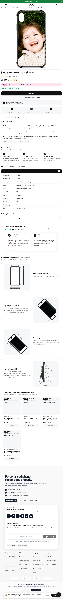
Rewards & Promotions (11, 566)
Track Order (22, 500)
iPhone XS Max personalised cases (25, 185)
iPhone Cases (8, 7)
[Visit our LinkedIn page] (31, 516)
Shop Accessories (34, 500)
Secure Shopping (37, 568)
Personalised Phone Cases (10, 557)
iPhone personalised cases (23, 188)
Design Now (31, 93)
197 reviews (14, 76)
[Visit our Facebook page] (9, 516)
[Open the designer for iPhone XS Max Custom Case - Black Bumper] (31, 39)
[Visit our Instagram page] (13, 516)
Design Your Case (11, 500)
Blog (34, 556)
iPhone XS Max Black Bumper (24, 182)
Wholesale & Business (38, 564)
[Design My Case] (31, 5)
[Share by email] (18, 117)
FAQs (20, 556)
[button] (6, 4)
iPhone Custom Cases (9, 141)
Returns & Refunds (51, 564)
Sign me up (49, 537)
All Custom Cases (23, 141)
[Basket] (57, 4)
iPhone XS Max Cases (17, 7)
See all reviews (51, 228)
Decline (47, 595)
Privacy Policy (49, 556)
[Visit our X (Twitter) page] (18, 516)
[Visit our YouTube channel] (26, 516)
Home (2, 7)
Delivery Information (24, 560)
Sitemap (35, 572)
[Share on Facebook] (6, 117)
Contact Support (23, 568)
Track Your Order (23, 564)
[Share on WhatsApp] (12, 117)
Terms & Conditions (51, 560)
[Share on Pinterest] (15, 117)
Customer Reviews (9, 570)
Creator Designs (37, 560)
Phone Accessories (10, 562)
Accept (54, 595)
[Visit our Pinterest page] (22, 516)
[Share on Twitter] (9, 117)
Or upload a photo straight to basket (32, 97)
